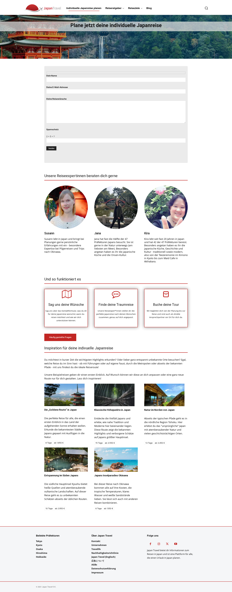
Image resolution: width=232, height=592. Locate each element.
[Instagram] (158, 544)
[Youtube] (175, 544)
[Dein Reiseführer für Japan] (35, 8)
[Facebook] (150, 544)
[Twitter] (167, 544)
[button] (204, 8)
